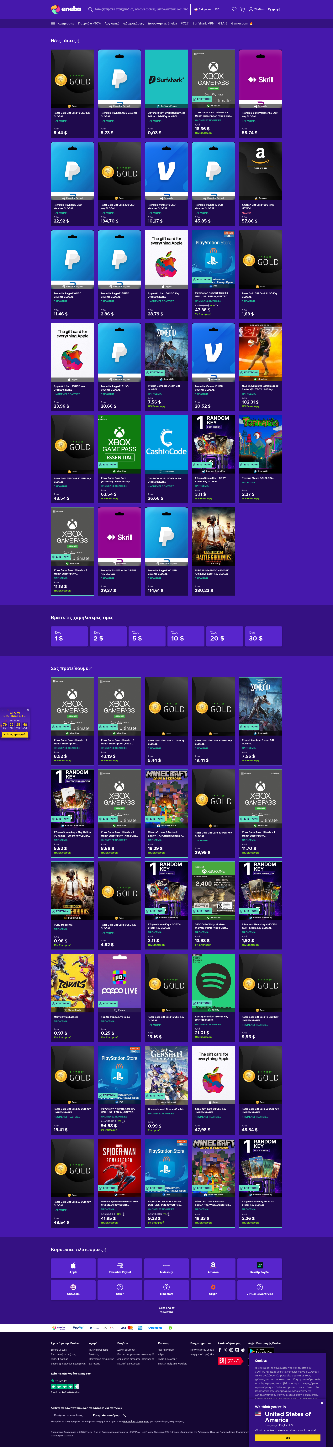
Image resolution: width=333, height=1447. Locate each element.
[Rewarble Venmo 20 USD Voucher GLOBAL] (213, 347)
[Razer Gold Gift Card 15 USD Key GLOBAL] (166, 978)
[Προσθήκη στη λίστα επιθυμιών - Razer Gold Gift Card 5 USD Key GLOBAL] (134, 867)
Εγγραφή (274, 9)
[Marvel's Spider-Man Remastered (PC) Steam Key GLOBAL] (119, 1163)
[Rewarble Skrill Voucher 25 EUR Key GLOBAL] (119, 531)
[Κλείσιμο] (322, 1403)
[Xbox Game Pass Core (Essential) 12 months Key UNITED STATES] (119, 439)
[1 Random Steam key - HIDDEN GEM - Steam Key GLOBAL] (260, 886)
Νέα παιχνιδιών (166, 1350)
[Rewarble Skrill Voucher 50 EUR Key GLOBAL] (260, 74)
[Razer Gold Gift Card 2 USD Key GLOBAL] (260, 254)
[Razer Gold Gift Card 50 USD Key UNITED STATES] (260, 1070)
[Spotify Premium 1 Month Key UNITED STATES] (213, 978)
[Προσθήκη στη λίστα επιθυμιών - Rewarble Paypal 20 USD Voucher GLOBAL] (87, 148)
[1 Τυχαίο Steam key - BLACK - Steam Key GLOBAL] (260, 1163)
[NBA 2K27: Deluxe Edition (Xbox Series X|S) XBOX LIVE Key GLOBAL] (260, 347)
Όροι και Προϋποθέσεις (222, 1432)
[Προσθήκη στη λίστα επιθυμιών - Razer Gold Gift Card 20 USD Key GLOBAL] (228, 683)
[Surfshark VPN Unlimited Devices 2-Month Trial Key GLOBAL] (166, 74)
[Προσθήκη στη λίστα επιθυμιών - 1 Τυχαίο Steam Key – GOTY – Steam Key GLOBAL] (228, 421)
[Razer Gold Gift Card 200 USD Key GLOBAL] (119, 166)
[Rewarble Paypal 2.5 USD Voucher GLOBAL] (119, 254)
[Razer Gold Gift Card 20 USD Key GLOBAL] (213, 701)
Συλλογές (94, 1354)
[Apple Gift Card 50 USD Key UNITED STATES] (213, 1070)
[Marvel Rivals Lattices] (72, 978)
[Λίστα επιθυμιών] (234, 9)
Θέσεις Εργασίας (59, 1359)
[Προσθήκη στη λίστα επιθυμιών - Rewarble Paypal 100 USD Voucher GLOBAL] (181, 513)
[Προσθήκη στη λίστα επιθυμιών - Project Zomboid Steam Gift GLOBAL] (181, 329)
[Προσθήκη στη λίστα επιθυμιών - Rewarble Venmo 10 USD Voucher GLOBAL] (181, 148)
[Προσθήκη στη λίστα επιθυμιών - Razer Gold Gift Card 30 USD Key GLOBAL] (228, 775)
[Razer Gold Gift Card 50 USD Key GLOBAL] (72, 439)
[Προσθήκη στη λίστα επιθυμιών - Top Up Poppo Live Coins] (134, 960)
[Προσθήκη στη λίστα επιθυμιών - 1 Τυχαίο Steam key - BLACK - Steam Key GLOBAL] (275, 1145)
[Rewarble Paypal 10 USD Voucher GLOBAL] (72, 254)
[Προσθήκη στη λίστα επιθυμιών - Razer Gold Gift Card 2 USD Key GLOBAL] (275, 236)
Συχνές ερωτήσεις (126, 1350)
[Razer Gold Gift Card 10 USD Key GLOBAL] (72, 74)
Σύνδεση (260, 9)
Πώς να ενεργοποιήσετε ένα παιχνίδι (136, 1354)
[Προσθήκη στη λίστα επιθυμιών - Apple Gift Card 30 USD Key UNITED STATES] (181, 236)
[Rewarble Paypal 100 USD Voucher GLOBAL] (166, 531)
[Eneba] (66, 9)
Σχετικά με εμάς (59, 1350)
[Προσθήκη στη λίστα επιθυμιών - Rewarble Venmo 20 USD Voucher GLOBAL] (228, 329)
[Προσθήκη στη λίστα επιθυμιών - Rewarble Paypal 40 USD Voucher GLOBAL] (228, 148)
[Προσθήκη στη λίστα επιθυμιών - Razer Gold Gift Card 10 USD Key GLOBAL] (87, 56)
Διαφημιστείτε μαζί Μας (202, 1354)
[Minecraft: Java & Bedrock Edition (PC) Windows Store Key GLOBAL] (213, 1163)
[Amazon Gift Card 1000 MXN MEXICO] (260, 166)
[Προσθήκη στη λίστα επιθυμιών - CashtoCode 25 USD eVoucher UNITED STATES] (181, 421)
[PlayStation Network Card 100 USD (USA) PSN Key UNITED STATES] (119, 1070)
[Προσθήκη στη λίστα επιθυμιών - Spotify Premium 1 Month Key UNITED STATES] (228, 960)
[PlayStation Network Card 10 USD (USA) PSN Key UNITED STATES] (166, 1163)
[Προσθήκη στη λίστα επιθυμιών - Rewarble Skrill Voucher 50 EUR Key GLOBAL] (275, 56)
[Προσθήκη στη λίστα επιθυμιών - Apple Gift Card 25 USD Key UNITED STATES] (87, 329)
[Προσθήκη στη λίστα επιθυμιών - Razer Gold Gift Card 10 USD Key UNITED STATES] (275, 960)
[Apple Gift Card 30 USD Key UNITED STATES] (166, 254)
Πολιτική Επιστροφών (128, 1364)
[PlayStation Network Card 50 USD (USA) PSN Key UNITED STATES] (213, 254)
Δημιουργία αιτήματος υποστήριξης (135, 1359)
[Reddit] (243, 1350)
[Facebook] (220, 1350)
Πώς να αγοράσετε (98, 1350)
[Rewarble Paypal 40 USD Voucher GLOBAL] (213, 166)
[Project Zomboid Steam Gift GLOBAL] (166, 347)
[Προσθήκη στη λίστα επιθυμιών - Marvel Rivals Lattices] (87, 960)
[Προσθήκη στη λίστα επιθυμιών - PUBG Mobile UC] (87, 868)
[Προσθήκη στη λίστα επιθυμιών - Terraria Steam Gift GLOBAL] (275, 421)
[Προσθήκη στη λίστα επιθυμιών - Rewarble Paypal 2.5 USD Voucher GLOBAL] (134, 236)
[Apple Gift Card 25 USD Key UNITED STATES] (72, 347)
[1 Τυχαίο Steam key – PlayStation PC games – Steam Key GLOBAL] (72, 793)
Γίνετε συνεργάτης (167, 1359)
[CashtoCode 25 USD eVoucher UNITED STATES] (166, 439)
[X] (225, 1350)
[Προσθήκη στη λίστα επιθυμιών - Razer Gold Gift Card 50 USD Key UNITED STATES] (275, 1052)
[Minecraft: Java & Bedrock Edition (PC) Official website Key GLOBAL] (166, 793)
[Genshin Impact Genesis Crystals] (166, 1070)
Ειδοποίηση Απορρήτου (136, 1421)
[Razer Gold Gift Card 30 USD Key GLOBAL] (213, 793)
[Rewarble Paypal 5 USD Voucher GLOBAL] (119, 74)
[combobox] (137, 9)
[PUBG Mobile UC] (72, 886)
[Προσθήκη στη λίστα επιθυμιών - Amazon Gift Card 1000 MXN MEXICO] (275, 148)
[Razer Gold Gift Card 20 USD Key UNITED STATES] (72, 1070)
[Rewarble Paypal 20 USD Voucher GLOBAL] (72, 166)
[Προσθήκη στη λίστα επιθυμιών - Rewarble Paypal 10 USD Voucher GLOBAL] (87, 236)
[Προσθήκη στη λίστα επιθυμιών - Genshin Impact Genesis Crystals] (181, 1052)
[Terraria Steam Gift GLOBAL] (260, 439)
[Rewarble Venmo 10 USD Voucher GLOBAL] (166, 166)
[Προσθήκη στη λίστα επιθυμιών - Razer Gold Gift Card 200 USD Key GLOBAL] (134, 148)
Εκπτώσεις (94, 1364)
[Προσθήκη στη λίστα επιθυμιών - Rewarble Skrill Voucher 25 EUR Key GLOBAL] (134, 513)
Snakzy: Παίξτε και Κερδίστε (172, 1364)
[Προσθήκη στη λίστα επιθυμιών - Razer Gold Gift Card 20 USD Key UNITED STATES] (87, 1052)
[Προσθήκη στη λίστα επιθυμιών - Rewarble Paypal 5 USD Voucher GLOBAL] (134, 56)
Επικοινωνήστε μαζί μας (63, 1354)
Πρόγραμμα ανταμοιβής (101, 1359)
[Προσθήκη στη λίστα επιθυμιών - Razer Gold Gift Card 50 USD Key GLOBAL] (87, 421)
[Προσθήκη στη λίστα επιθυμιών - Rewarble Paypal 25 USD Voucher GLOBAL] (134, 329)
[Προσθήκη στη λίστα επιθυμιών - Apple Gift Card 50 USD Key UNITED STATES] (228, 1052)
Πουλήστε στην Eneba (202, 1350)
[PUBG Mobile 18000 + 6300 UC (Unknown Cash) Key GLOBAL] (213, 531)
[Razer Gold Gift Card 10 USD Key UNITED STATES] (260, 978)
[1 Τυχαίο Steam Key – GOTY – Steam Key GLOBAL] (213, 439)
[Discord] (237, 1350)
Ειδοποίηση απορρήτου (249, 1432)
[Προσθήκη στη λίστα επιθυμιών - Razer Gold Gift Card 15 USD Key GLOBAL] (181, 960)
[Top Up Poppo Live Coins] (119, 978)
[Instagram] (231, 1350)
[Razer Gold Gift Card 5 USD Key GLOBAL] (119, 885)
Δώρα (161, 1354)
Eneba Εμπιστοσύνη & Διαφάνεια (68, 1364)
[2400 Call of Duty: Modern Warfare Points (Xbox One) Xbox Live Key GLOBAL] (213, 886)
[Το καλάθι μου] (242, 9)
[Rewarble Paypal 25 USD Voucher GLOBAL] (119, 347)
